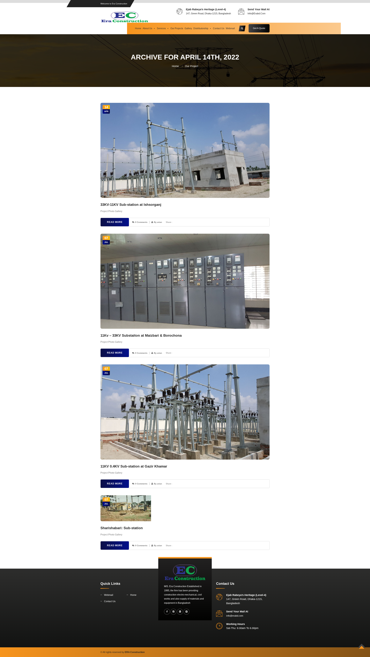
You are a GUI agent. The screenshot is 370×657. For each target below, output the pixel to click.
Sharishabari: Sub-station (121, 528)
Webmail (230, 28)
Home (138, 28)
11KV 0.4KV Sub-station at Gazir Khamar (133, 466)
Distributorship (200, 28)
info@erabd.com (256, 13)
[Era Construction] (124, 16)
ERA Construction (135, 652)
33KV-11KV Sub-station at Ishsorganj (130, 205)
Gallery (188, 28)
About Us (147, 28)
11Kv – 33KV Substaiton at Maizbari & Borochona (141, 335)
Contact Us (218, 28)
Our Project (191, 66)
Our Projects (176, 28)
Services (161, 28)
